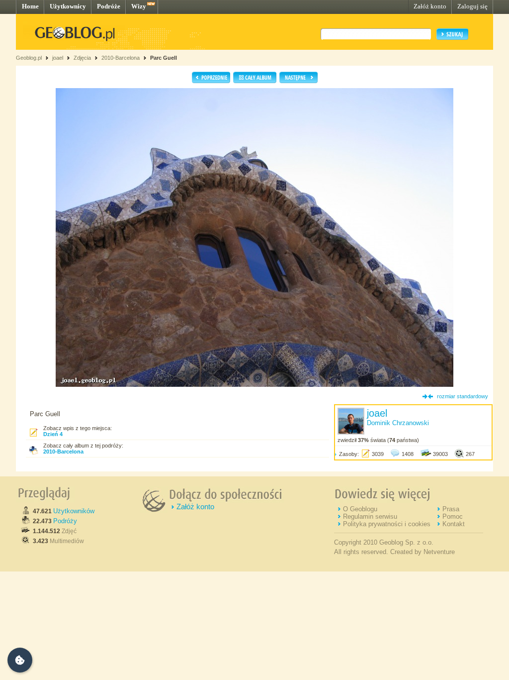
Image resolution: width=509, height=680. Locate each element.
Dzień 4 (53, 434)
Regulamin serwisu (370, 516)
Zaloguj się (472, 6)
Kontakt (453, 524)
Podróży (65, 521)
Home (30, 6)
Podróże (108, 6)
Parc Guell (163, 58)
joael (57, 58)
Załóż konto (430, 6)
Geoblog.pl (29, 58)
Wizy (138, 6)
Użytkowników (73, 511)
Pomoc (452, 516)
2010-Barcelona (120, 58)
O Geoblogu (360, 509)
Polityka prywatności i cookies (386, 524)
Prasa (450, 509)
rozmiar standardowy (462, 396)
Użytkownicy (68, 6)
